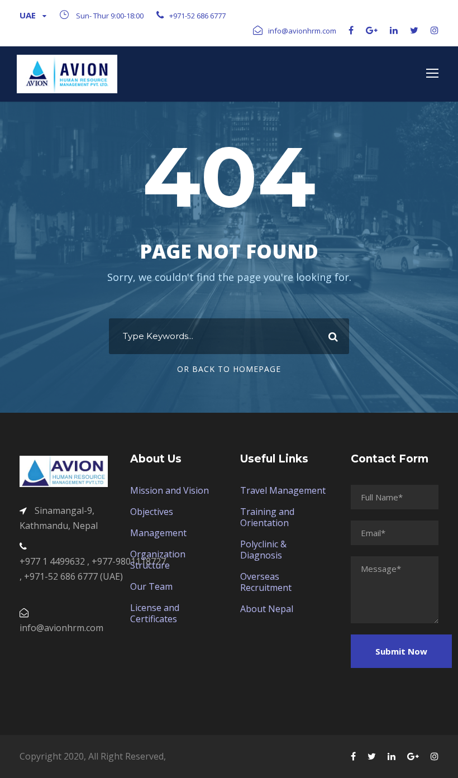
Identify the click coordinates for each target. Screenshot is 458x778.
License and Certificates (154, 613)
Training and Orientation (267, 517)
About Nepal (266, 609)
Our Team (151, 586)
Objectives (151, 511)
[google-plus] (372, 30)
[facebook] (351, 30)
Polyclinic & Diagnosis (263, 549)
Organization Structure (157, 559)
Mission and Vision (169, 490)
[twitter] (414, 30)
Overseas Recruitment (266, 582)
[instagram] (434, 30)
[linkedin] (394, 30)
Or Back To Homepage (229, 369)
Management (158, 533)
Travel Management (283, 490)
